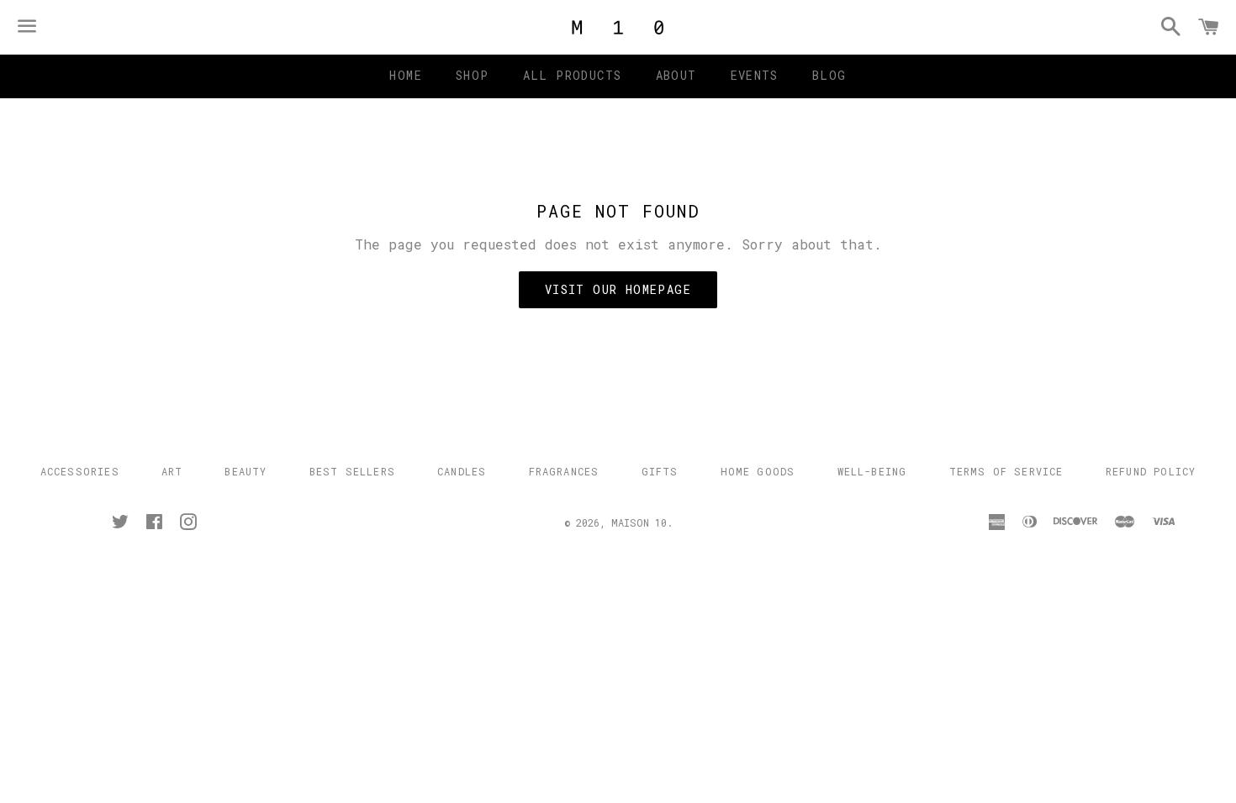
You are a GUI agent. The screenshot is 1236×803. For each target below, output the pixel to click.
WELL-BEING (872, 471)
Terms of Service (1006, 471)
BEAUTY (245, 471)
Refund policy (1151, 471)
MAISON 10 (639, 522)
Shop (472, 75)
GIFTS (660, 471)
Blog (829, 75)
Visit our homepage (618, 289)
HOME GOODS (758, 471)
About (676, 75)
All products (572, 75)
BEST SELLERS (352, 471)
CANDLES (461, 471)
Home (405, 75)
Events (755, 75)
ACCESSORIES (79, 471)
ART (172, 471)
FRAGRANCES (564, 471)
